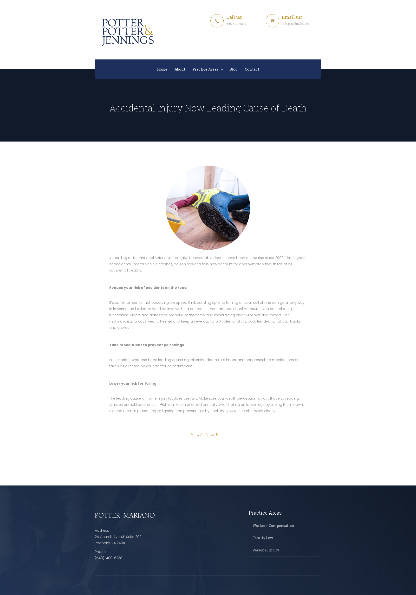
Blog (233, 69)
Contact (252, 69)
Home (162, 69)
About (180, 69)
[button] (207, 69)
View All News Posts (208, 434)
